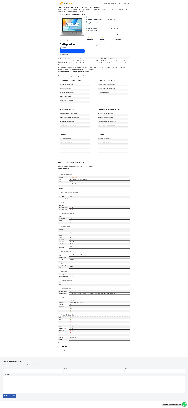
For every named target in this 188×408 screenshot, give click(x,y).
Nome (4, 368)
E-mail (65, 368)
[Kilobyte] (65, 3)
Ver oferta (64, 51)
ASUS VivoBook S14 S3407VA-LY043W (72, 14)
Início (105, 3)
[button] (128, 3)
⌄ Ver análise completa (92, 45)
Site (126, 368)
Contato (120, 3)
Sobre (125, 3)
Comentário (6, 374)
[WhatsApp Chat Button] (184, 404)
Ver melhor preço (64, 54)
